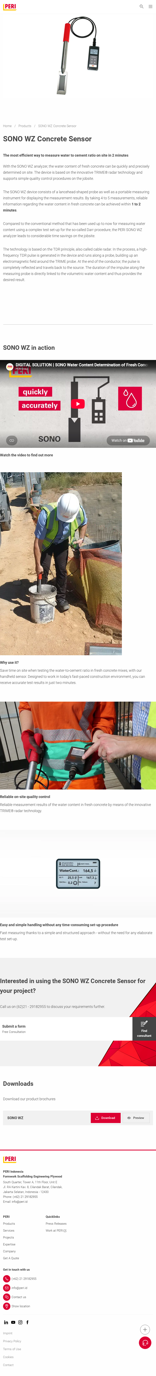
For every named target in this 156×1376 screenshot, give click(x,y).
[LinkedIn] (6, 1322)
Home (7, 126)
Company (9, 1251)
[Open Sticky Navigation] (145, 1330)
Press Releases (56, 1224)
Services (8, 1230)
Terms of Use (12, 1349)
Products (25, 126)
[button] (78, 1029)
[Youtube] (13, 1322)
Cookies (8, 1357)
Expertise (9, 1244)
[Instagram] (20, 1322)
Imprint (7, 1333)
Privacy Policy (12, 1341)
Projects (8, 1237)
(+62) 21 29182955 (25, 1197)
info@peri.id (19, 1202)
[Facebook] (27, 1322)
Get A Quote (11, 1258)
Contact (8, 1365)
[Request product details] (145, 1342)
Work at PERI (54, 1230)
